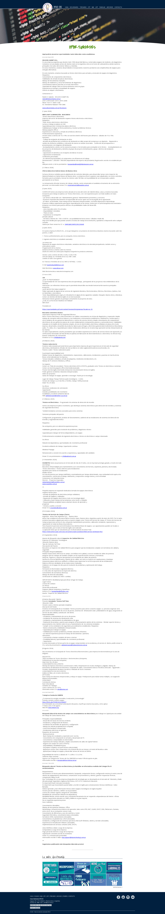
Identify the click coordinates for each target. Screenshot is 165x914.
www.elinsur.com (58, 268)
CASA (66, 7)
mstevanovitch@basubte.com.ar (78, 185)
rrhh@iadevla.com (60, 337)
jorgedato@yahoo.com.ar (58, 508)
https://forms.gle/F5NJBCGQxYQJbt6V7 (54, 702)
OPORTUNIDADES (35, 908)
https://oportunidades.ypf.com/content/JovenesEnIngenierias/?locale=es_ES (67, 309)
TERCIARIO (83, 7)
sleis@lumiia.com (62, 689)
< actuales (119, 861)
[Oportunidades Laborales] (114, 868)
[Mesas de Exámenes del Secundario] (82, 868)
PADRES (65, 896)
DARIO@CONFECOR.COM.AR (74, 224)
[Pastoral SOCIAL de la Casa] (114, 880)
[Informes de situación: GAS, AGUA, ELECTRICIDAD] (98, 880)
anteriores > (118, 887)
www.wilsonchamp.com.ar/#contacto (54, 108)
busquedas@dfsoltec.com (60, 591)
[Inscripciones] (66, 868)
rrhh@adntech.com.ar (69, 456)
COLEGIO (36, 896)
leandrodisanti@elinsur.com (55, 265)
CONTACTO (118, 7)
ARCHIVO (59, 896)
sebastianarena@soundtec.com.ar (53, 482)
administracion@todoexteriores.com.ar (74, 645)
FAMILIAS (102, 7)
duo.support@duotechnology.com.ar (74, 837)
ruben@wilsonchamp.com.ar (51, 99)
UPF (96, 7)
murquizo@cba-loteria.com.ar (66, 760)
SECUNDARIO (74, 7)
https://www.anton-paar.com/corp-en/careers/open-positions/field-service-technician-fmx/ (72, 532)
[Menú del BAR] (98, 868)
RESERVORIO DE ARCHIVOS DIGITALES (41, 905)
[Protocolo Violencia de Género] (50, 880)
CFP (89, 7)
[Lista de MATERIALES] (66, 880)
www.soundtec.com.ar (49, 484)
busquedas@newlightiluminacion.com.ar (80, 164)
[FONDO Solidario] (82, 880)
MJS (93, 7)
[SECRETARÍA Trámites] (50, 868)
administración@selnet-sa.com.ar (56, 396)
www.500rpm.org (53, 707)
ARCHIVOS (110, 7)
